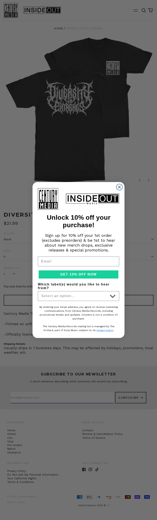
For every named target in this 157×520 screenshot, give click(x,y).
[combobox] (74, 296)
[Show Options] (112, 296)
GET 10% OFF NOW (78, 274)
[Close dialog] (119, 187)
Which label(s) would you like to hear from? (74, 286)
